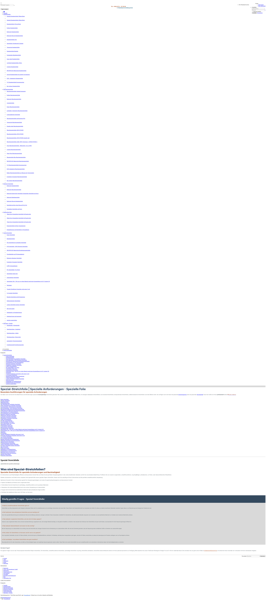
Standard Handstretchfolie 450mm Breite (16, 20)
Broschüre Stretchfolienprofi (9, 575)
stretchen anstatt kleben (12, 320)
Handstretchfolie (7, 14)
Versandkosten (7, 598)
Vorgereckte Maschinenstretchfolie (14, 122)
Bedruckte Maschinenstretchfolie (14, 99)
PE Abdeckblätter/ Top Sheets (13, 269)
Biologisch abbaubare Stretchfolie (14, 258)
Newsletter (244, 556)
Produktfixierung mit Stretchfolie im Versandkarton (18, 229)
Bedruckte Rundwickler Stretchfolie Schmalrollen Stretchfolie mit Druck (23, 193)
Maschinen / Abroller (8, 323)
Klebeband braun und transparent (14, 316)
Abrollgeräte (200, 394)
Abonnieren (262, 556)
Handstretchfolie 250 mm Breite (14, 24)
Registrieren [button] (260, 12)
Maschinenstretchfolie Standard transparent (16, 91)
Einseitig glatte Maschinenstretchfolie (15, 126)
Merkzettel (5, 563)
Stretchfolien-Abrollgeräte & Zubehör (15, 43)
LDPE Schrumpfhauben (12, 266)
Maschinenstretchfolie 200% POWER (15, 130)
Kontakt (5, 558)
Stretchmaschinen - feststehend (13, 329)
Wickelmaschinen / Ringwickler (14, 337)
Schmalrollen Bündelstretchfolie (14, 55)
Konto (4, 562)
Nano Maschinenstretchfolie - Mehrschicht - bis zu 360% (19, 145)
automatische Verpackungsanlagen (14, 341)
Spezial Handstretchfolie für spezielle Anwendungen (18, 74)
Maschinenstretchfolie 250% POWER (15, 134)
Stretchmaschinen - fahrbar (12, 333)
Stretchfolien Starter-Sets (12, 273)
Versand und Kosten (7, 571)
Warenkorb (5, 561)
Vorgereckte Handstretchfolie (13, 47)
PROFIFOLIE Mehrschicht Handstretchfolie (16, 70)
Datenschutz (6, 570)
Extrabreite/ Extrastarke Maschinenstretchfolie (17, 176)
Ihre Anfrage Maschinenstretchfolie (14, 180)
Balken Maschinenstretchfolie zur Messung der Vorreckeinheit (20, 172)
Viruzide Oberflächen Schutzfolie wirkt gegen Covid (18, 289)
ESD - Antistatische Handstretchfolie (15, 78)
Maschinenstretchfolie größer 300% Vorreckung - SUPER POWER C (22, 141)
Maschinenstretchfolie (8, 89)
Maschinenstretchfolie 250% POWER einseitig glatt (18, 138)
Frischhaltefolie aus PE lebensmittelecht (15, 254)
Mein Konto (261, 4)
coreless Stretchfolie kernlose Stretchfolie (16, 304)
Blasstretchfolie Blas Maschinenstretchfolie (16, 157)
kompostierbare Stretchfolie (13, 277)
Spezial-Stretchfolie (7, 233)
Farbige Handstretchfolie (12, 28)
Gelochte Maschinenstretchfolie (14, 149)
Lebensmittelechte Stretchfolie (13, 114)
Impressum (5, 568)
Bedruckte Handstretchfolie (13, 31)
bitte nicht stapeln (10, 308)
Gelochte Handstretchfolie (12, 66)
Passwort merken (257, 11)
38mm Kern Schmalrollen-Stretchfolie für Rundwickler (19, 218)
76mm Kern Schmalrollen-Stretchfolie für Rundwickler (19, 222)
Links (4, 559)
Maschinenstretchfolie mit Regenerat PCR (16, 118)
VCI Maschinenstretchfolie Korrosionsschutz (16, 165)
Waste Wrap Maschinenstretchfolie (14, 153)
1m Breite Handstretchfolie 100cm (14, 63)
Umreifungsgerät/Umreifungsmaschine (15, 344)
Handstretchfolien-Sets (12, 39)
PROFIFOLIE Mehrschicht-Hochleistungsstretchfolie (18, 250)
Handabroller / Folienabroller (13, 325)
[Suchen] (14, 5)
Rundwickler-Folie (7, 212)
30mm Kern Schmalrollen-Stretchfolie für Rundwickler (19, 214)
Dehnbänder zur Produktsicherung (14, 312)
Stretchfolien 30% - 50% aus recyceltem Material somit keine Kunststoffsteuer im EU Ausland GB (28, 281)
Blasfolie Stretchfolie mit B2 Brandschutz (16, 297)
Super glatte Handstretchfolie (13, 59)
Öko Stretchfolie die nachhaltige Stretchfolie (16, 242)
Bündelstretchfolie (11, 238)
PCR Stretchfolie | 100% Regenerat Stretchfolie (17, 246)
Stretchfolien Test (7, 578)
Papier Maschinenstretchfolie (13, 106)
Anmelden (254, 12)
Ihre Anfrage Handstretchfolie (13, 86)
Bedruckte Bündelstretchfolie (13, 197)
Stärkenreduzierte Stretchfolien (13, 300)
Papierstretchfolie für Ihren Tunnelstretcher (16, 225)
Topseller (5, 13)
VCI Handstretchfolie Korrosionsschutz (15, 82)
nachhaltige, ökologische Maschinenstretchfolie (17, 110)
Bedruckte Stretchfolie (8, 183)
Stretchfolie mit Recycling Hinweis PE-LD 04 (17, 205)
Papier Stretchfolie (11, 234)
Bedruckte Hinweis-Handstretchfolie (15, 35)
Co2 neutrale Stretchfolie (12, 293)
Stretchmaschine (182, 394)
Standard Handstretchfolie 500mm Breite (16, 16)
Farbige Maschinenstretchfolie (13, 95)
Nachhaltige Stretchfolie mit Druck (14, 209)
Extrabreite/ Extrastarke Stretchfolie (14, 262)
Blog (4, 576)
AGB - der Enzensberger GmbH (10, 569)
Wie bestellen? (6, 573)
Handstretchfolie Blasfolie (12, 51)
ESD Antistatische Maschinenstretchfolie (16, 169)
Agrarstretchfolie (10, 103)
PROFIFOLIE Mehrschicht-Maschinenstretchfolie (18, 161)
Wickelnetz (9, 285)
